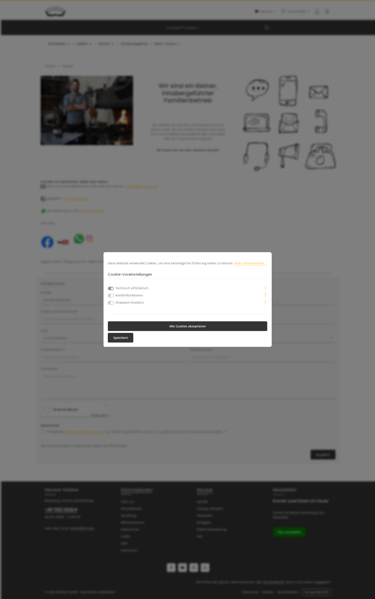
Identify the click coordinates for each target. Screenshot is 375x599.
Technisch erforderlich (131, 288)
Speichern (120, 338)
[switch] (111, 295)
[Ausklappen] (265, 287)
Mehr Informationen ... (250, 263)
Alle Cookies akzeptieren (187, 326)
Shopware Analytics (129, 302)
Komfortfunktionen (129, 295)
